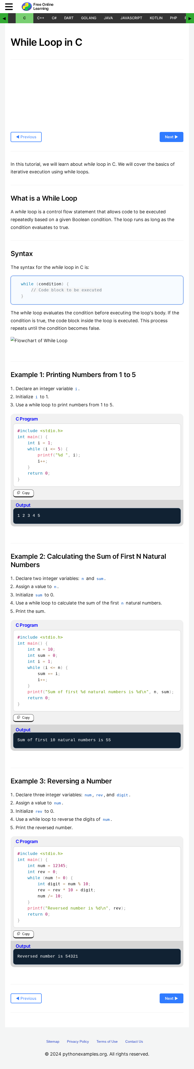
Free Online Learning (43, 7)
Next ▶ (171, 136)
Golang (88, 18)
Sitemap (52, 1041)
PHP (173, 18)
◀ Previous (26, 136)
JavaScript (131, 18)
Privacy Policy (78, 1041)
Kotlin (156, 18)
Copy (26, 493)
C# (54, 18)
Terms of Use (107, 1041)
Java (108, 18)
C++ (40, 18)
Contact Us (134, 1041)
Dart (69, 18)
